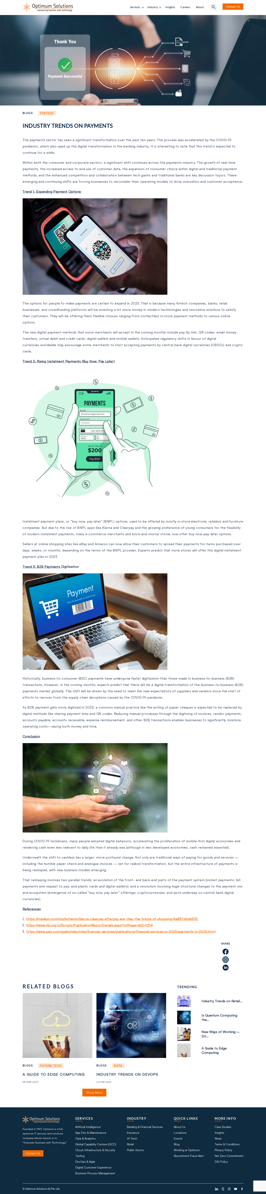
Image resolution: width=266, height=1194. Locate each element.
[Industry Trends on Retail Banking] (187, 1001)
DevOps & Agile (85, 1161)
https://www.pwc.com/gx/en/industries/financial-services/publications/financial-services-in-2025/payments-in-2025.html (121, 931)
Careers (185, 7)
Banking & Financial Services (145, 1127)
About (200, 7)
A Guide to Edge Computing (54, 1074)
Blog (177, 1144)
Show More (94, 1092)
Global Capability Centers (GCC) (95, 1144)
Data (118, 1065)
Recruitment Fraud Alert (189, 1156)
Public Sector (135, 1150)
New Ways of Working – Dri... (221, 1034)
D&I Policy (221, 1161)
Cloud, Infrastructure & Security (95, 1150)
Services (135, 7)
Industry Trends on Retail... (222, 1001)
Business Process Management (95, 1173)
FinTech (47, 113)
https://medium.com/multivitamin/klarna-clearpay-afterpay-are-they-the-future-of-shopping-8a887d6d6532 (112, 919)
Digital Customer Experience (93, 1167)
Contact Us (33, 1153)
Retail (130, 1144)
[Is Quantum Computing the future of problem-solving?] (187, 1017)
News (218, 1138)
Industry (152, 7)
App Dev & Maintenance (90, 1132)
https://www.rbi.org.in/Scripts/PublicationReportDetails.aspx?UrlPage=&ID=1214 (89, 925)
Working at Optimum (187, 1150)
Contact (233, 6)
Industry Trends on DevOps (127, 1074)
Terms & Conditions (227, 1144)
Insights (170, 7)
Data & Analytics (85, 1138)
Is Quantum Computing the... (219, 1017)
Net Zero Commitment (229, 1156)
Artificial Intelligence (88, 1127)
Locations (180, 1132)
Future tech (51, 1065)
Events (178, 1138)
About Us (179, 1127)
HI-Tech (132, 1138)
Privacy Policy (223, 1150)
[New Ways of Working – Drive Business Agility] (187, 1034)
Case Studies (223, 1127)
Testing (80, 1156)
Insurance (133, 1132)
